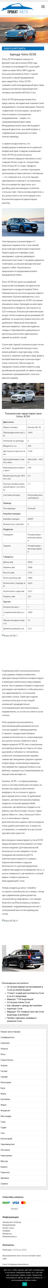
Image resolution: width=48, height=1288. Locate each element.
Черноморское (8, 1144)
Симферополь (7, 1037)
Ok (25, 1284)
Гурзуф (4, 1076)
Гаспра (4, 1071)
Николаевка (6, 1155)
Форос (4, 1105)
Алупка (4, 1065)
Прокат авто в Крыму (10, 1031)
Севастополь (7, 1060)
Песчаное (5, 1150)
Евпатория (6, 1082)
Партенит (5, 1172)
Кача (3, 1088)
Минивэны (7, 1233)
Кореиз (4, 1167)
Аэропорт (5, 1043)
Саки (3, 1122)
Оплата (14, 1209)
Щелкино (5, 1178)
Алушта (4, 1048)
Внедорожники (9, 1225)
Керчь (3, 1093)
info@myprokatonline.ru (18, 1264)
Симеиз (4, 1183)
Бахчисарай (6, 1138)
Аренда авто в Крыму (12, 1222)
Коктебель (5, 1099)
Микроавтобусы (10, 1236)
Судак (3, 1127)
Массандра (6, 1116)
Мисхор (4, 1161)
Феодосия (5, 1110)
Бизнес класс (8, 1228)
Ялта (3, 1054)
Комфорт (6, 1230)
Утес (3, 1133)
